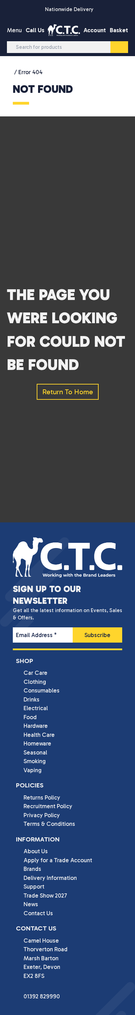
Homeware (37, 743)
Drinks (31, 699)
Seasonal (35, 752)
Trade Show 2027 (45, 895)
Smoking (35, 761)
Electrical (36, 708)
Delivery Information (50, 877)
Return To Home (67, 392)
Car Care (35, 672)
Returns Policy (42, 797)
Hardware (36, 725)
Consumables (42, 690)
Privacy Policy (42, 815)
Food (30, 717)
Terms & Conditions (49, 823)
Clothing (35, 681)
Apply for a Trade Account (58, 860)
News (31, 904)
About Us (36, 851)
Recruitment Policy (48, 806)
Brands (32, 868)
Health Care (39, 734)
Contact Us (38, 913)
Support (34, 886)
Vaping (33, 770)
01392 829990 (42, 996)
